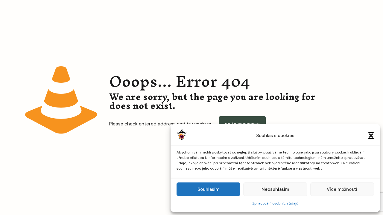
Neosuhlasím (275, 189)
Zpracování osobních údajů (275, 203)
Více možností (342, 189)
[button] (371, 136)
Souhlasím (208, 189)
